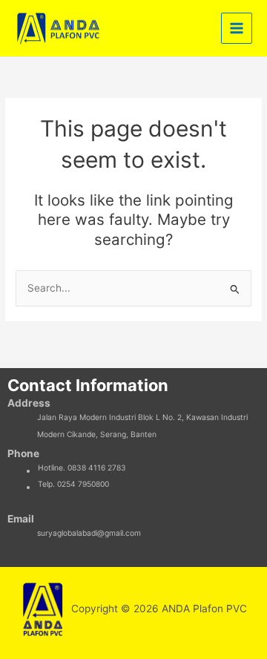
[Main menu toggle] (237, 29)
